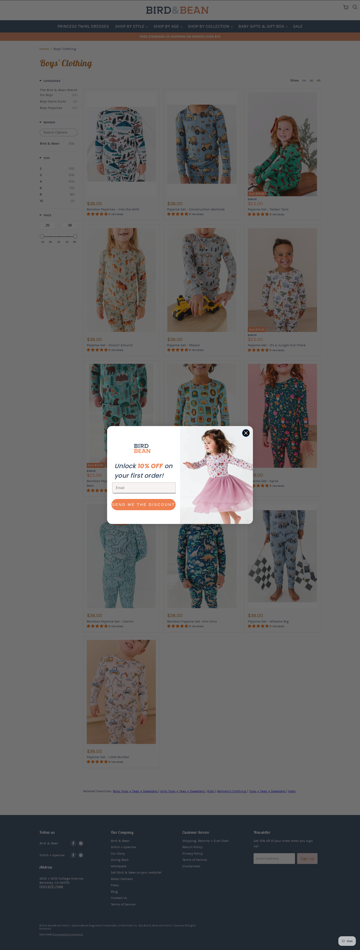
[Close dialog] (246, 433)
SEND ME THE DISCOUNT (143, 504)
